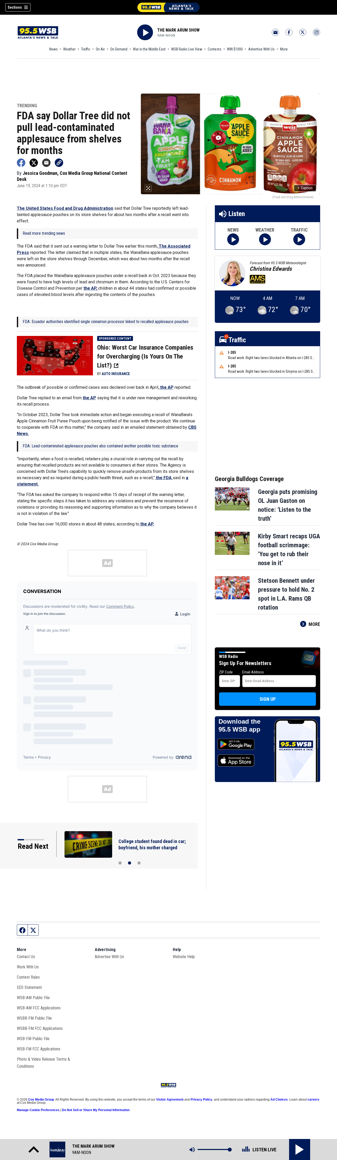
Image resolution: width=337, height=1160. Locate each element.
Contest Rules (28, 977)
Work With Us (28, 966)
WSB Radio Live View (186, 49)
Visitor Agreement (170, 1099)
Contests (214, 49)
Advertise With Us (261, 49)
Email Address (253, 672)
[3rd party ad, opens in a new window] (55, 355)
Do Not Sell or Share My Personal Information (96, 1110)
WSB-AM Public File (33, 997)
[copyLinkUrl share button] (59, 163)
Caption (305, 188)
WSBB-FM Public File (34, 1018)
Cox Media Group (41, 1099)
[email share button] (46, 163)
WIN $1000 (235, 49)
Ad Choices (279, 1099)
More (284, 49)
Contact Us (26, 956)
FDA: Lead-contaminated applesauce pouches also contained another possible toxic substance (100, 445)
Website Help (184, 956)
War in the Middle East (149, 49)
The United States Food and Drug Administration (65, 208)
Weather (69, 49)
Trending (27, 105)
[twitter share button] (33, 163)
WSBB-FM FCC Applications (40, 1028)
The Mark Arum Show (178, 30)
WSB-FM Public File (33, 1038)
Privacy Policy (201, 1099)
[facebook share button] (21, 163)
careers (313, 1099)
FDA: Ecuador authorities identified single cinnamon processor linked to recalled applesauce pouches (106, 321)
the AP (166, 387)
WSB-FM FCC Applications (38, 1048)
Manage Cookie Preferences (38, 1110)
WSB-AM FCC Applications (39, 1007)
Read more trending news (44, 233)
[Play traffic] (299, 239)
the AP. (146, 524)
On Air (100, 49)
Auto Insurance (116, 374)
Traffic (85, 49)
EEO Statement (29, 987)
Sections (15, 7)
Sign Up (268, 699)
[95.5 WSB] (168, 7)
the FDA (164, 477)
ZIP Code (226, 672)
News (53, 49)
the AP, (90, 288)
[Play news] (233, 239)
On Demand (118, 49)
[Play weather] (265, 239)
